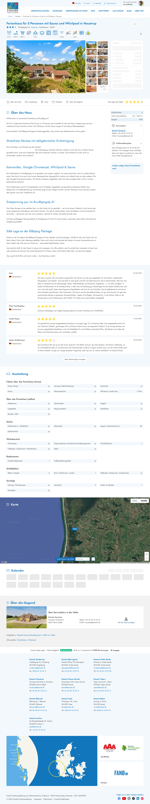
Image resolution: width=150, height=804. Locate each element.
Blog (129, 11)
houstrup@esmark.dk (92, 622)
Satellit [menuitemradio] (144, 501)
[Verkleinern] (147, 558)
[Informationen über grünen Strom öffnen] (87, 34)
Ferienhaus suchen (40, 11)
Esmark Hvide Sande (102, 659)
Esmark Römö (99, 698)
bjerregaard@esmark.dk (70, 668)
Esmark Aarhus (35, 718)
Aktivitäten (103, 11)
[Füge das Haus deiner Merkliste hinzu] (141, 24)
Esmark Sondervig (36, 659)
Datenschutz (47, 799)
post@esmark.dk (35, 726)
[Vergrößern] (147, 554)
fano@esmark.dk (68, 707)
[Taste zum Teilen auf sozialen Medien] (134, 24)
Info (93, 11)
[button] (75, 529)
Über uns (139, 11)
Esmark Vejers (99, 679)
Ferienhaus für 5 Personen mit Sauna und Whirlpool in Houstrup (42, 16)
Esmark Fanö (67, 698)
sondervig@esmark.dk (37, 668)
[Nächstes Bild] (141, 34)
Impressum (38, 799)
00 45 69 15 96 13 (93, 620)
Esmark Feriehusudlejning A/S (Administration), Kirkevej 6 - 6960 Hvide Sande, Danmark (39, 795)
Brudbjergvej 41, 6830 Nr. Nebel (42, 635)
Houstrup (34, 27)
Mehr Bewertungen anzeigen (75, 359)
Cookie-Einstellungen (61, 799)
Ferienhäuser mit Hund (76, 11)
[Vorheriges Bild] (10, 66)
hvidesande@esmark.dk (102, 668)
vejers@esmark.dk (100, 687)
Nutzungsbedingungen (143, 562)
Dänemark (57, 11)
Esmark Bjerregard (69, 659)
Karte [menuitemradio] (134, 501)
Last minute (118, 11)
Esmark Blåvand (36, 698)
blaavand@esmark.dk (37, 707)
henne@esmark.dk (68, 687)
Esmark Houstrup (119, 130)
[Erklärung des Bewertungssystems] (11, 27)
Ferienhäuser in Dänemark (26, 640)
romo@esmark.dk (100, 707)
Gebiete (20, 635)
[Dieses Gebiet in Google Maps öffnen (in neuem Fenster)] (4, 562)
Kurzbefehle (104, 562)
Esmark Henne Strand (71, 679)
